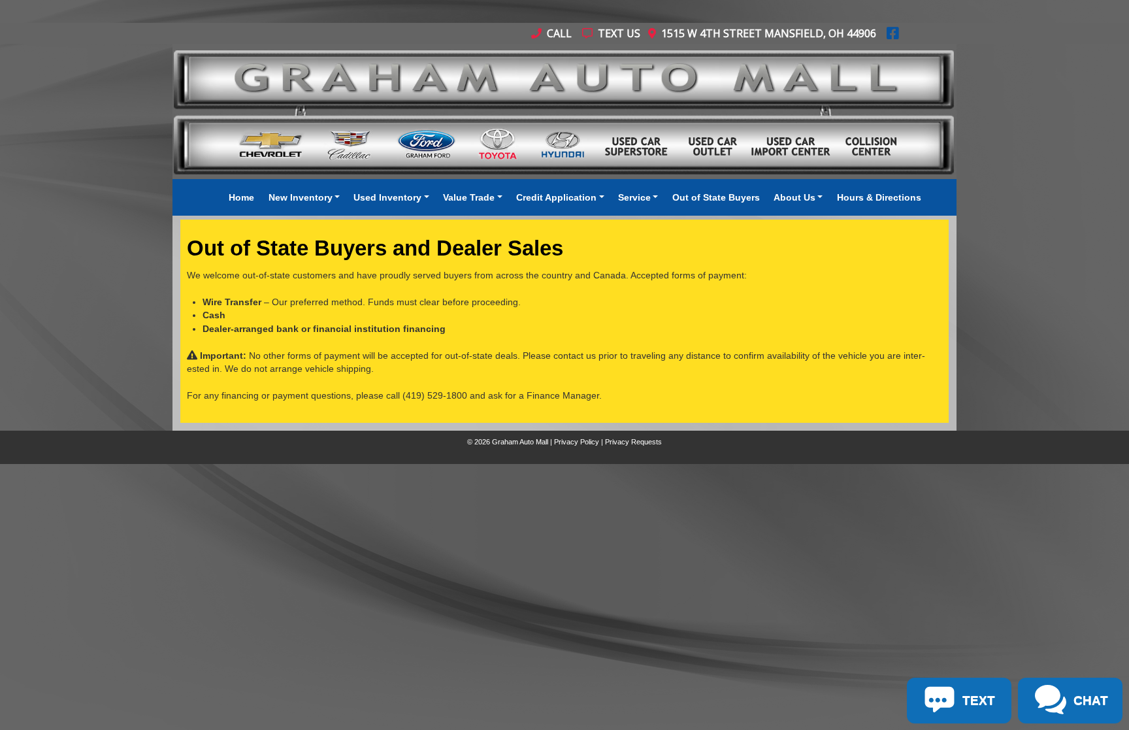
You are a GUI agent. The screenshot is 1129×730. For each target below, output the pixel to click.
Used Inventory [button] (387, 197)
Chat (96, 536)
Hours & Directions (879, 197)
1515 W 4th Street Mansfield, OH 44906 (766, 33)
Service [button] (634, 197)
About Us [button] (794, 197)
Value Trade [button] (469, 197)
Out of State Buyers (716, 197)
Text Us (618, 33)
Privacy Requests (633, 442)
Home (241, 197)
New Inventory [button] (301, 197)
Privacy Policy (576, 442)
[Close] (170, 479)
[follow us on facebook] (893, 33)
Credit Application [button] (556, 197)
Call (558, 33)
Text (149, 536)
